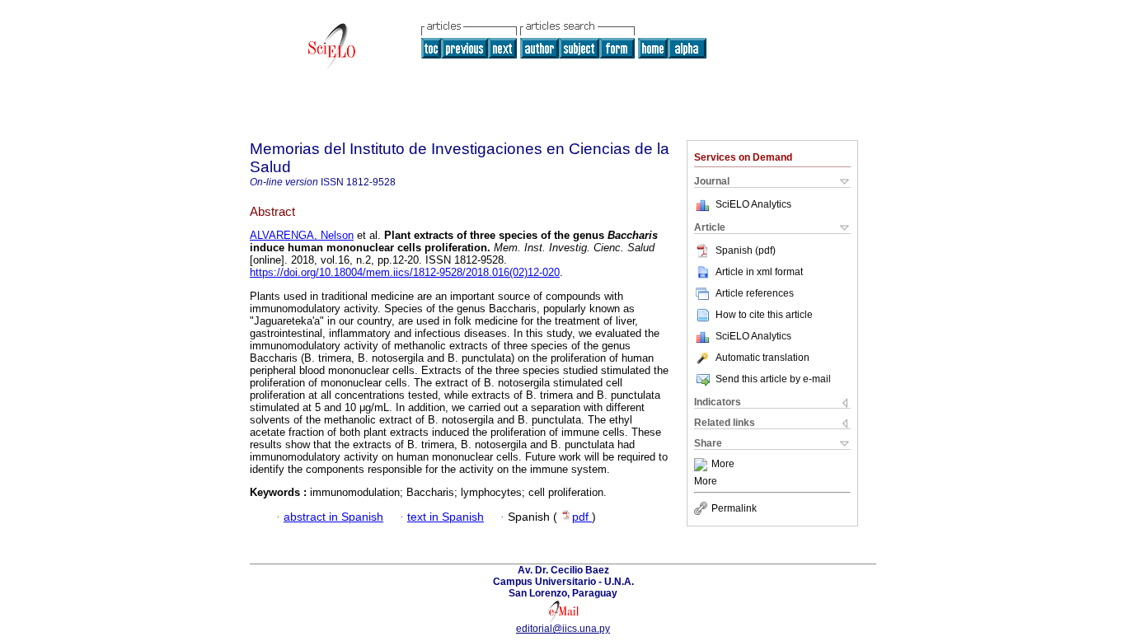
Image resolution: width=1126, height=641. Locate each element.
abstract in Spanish (333, 517)
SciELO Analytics (753, 204)
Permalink (734, 508)
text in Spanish (445, 517)
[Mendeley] (702, 464)
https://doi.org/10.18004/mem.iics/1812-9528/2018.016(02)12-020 (405, 272)
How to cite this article (764, 314)
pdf (582, 517)
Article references (754, 293)
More (722, 464)
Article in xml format (759, 272)
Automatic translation (762, 357)
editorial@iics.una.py (563, 628)
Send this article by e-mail (773, 379)
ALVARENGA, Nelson (302, 235)
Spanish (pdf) (745, 250)
